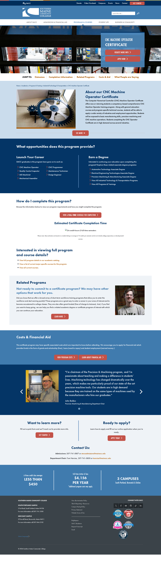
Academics (24, 86)
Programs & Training (35, 86)
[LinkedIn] (140, 505)
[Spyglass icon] (138, 13)
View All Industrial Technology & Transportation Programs (115, 180)
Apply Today (115, 438)
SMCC (27, 3)
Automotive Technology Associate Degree (108, 169)
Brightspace (75, 520)
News (117, 3)
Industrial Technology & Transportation (54, 86)
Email (73, 530)
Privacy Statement (77, 510)
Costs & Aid (104, 77)
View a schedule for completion (79, 215)
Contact (124, 3)
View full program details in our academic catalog (39, 260)
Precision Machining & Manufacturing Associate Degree (114, 176)
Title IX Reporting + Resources (80, 504)
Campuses (102, 3)
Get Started (137, 3)
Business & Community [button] (125, 22)
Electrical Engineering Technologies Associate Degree (113, 173)
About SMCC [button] (32, 22)
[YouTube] (126, 505)
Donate (79, 3)
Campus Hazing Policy (78, 507)
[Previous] (21, 389)
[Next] (140, 389)
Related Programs (86, 77)
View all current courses (28, 267)
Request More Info (121, 52)
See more (79, 133)
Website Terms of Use (78, 513)
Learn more (58, 316)
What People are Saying (126, 77)
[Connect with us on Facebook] (121, 505)
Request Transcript (77, 527)
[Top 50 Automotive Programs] (118, 514)
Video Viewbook (90, 3)
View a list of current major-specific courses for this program (43, 264)
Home (18, 86)
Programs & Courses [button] (83, 22)
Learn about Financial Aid (91, 357)
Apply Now (121, 59)
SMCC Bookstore (77, 523)
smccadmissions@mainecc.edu (93, 453)
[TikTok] (135, 505)
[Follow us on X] (116, 505)
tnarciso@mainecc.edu (102, 458)
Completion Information (61, 77)
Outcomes (40, 77)
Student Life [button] (104, 22)
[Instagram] (130, 505)
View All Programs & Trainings (104, 184)
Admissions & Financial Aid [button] (55, 22)
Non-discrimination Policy (79, 501)
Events (110, 3)
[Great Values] (128, 514)
